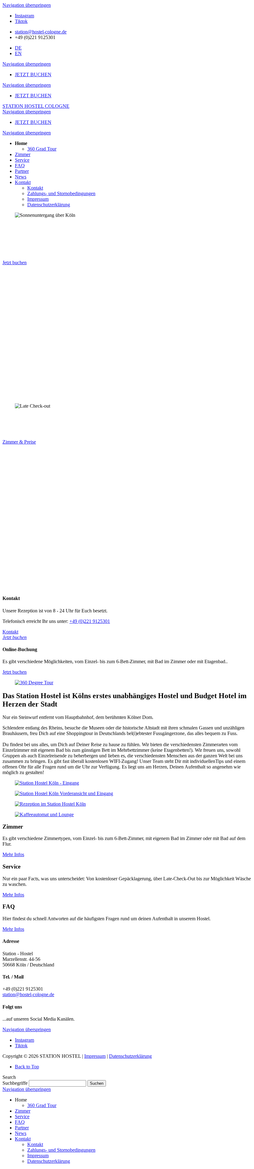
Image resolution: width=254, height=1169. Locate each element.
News (20, 1133)
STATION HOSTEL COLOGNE (35, 106)
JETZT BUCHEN (33, 74)
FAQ (20, 1122)
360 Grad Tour (41, 1105)
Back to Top (27, 1066)
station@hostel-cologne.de (41, 31)
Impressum (95, 1056)
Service (22, 1116)
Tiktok (21, 21)
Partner (22, 1127)
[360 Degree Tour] (34, 682)
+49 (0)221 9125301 (89, 621)
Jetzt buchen (14, 262)
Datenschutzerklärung (130, 1056)
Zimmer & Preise (19, 441)
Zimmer (22, 1111)
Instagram (24, 15)
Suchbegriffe (15, 1083)
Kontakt (23, 1138)
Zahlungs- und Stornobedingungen (61, 1150)
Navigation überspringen (26, 5)
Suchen (96, 1083)
